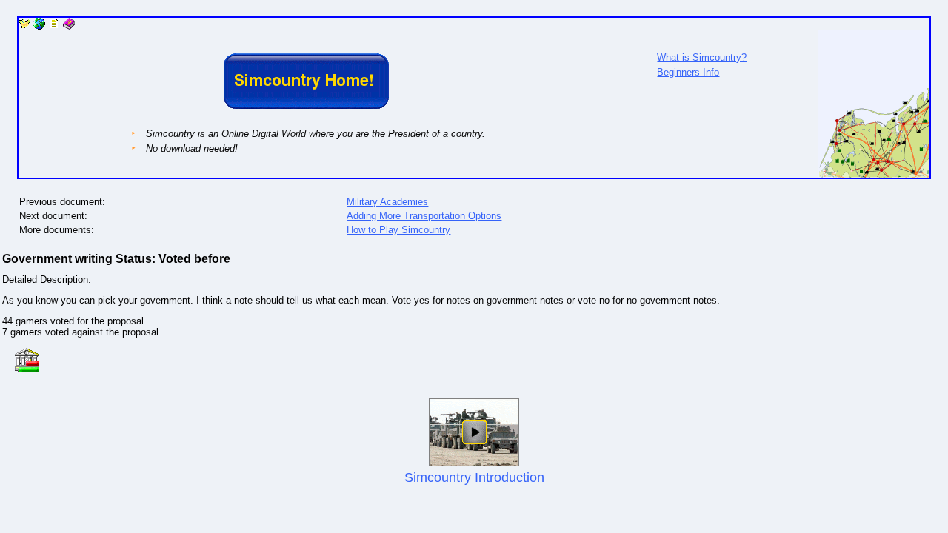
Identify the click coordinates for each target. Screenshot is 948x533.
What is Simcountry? (702, 57)
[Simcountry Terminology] (69, 26)
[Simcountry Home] (24, 26)
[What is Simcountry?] (873, 174)
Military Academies (387, 201)
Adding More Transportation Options (424, 215)
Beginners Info (688, 72)
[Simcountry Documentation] (54, 26)
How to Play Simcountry (398, 229)
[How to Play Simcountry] (39, 26)
